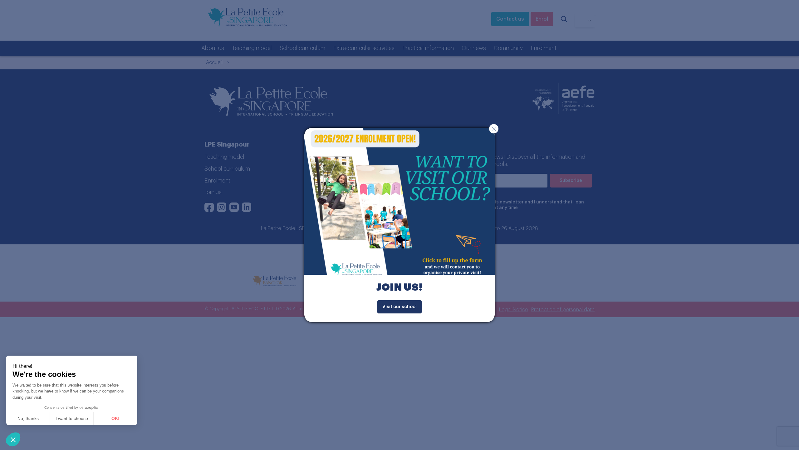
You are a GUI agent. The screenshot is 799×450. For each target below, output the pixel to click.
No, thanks (28, 418)
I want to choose (72, 418)
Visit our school (399, 307)
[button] (13, 439)
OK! (115, 418)
